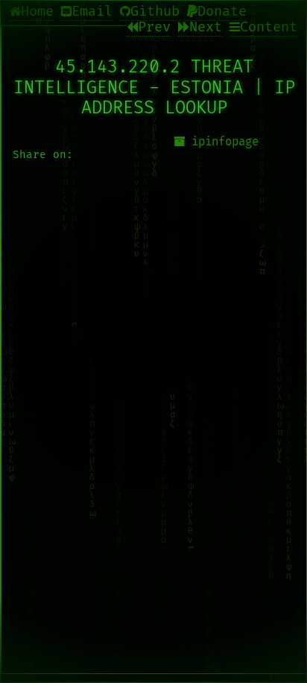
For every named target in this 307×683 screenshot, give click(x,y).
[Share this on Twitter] (154, 305)
